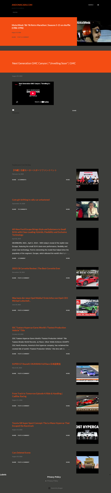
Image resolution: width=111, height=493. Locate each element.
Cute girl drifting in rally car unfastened (31, 199)
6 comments (22, 179)
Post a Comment (23, 37)
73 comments (22, 209)
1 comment (21, 258)
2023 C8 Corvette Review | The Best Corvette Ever (36, 268)
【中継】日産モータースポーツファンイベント (34, 170)
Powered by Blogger (56, 488)
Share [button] (14, 37)
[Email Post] (13, 110)
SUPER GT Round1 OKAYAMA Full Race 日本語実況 (36, 364)
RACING (15, 12)
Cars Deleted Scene (21, 452)
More (68, 179)
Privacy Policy (52, 481)
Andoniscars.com (22, 5)
